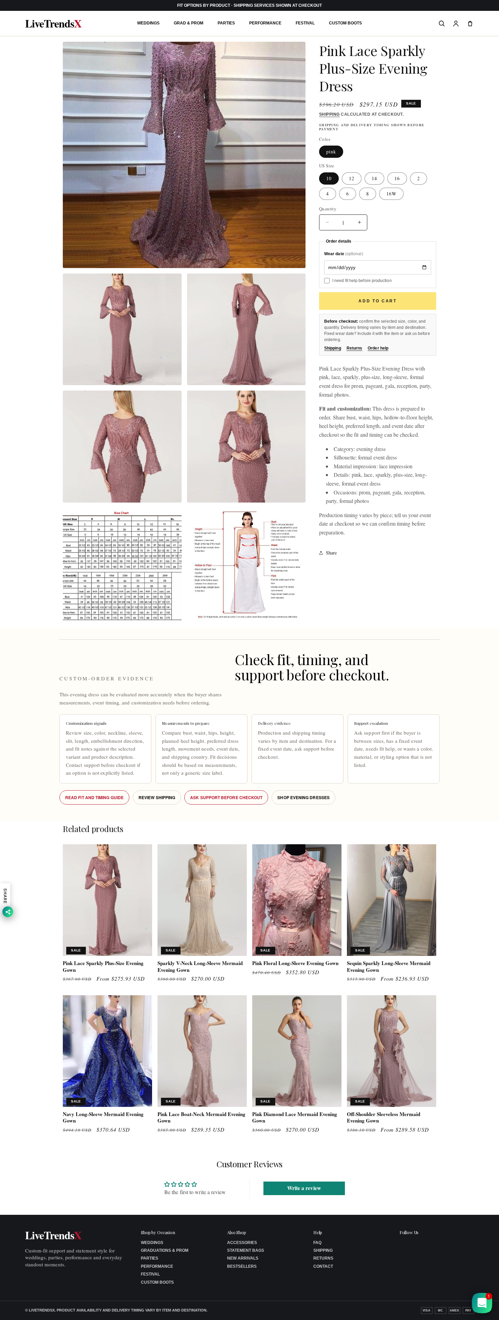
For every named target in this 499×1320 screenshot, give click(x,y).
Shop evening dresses (303, 797)
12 (351, 178)
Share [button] (331, 552)
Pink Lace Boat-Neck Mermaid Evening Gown (201, 1117)
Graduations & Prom (164, 1250)
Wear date (343, 254)
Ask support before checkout (226, 797)
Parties (226, 23)
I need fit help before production (362, 280)
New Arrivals (242, 1258)
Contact (323, 1266)
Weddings (148, 23)
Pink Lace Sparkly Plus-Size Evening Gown (103, 966)
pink (331, 152)
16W (391, 193)
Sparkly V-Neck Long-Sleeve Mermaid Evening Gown (200, 966)
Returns (355, 348)
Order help (378, 348)
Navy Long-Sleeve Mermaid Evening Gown (103, 1117)
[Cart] (470, 23)
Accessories (242, 1242)
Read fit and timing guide (94, 797)
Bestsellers (242, 1266)
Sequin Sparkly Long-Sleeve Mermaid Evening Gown (388, 966)
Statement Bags (245, 1250)
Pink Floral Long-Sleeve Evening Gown (295, 963)
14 (374, 178)
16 (397, 178)
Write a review (304, 1188)
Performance (265, 23)
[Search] (442, 23)
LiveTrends (53, 23)
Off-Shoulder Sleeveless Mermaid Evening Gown (383, 1117)
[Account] (456, 23)
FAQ (317, 1242)
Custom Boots (345, 23)
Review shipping (156, 797)
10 (329, 178)
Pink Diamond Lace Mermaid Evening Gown (294, 1117)
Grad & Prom (188, 23)
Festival (305, 23)
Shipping (329, 114)
